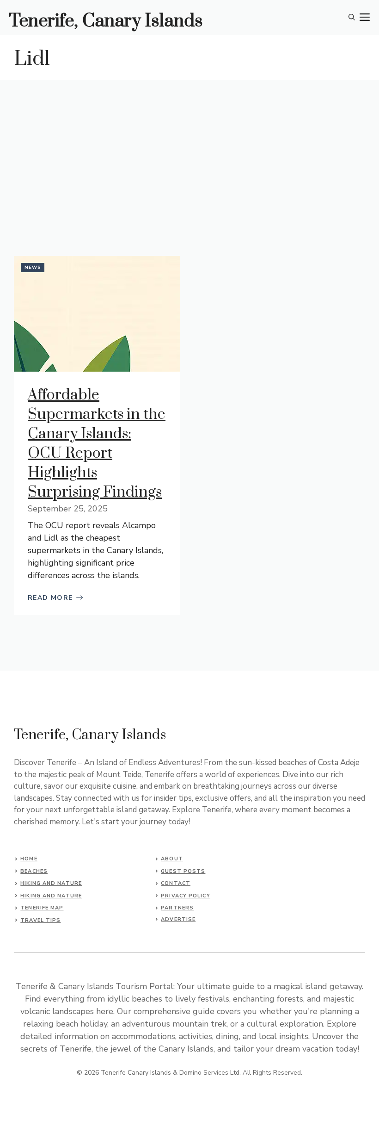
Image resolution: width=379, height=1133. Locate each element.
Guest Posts (183, 871)
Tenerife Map (41, 907)
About (172, 858)
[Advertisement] (189, 149)
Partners (177, 907)
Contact (175, 883)
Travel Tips (40, 920)
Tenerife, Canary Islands (106, 21)
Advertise (178, 919)
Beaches (34, 871)
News (32, 267)
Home (28, 858)
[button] (351, 17)
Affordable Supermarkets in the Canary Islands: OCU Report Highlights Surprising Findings (96, 444)
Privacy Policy (185, 895)
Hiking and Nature (51, 883)
